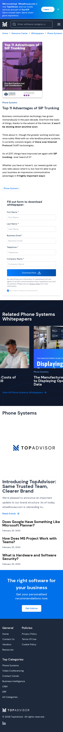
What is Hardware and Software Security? (29, 557)
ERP (4, 691)
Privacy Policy (35, 284)
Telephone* (12, 247)
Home (5, 633)
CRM (4, 686)
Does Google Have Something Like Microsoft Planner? (31, 523)
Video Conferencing (13, 670)
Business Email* (14, 235)
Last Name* (13, 223)
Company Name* (15, 259)
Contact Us (8, 639)
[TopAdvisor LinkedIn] (4, 723)
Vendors (6, 644)
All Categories (10, 697)
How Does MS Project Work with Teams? (29, 540)
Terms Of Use (29, 639)
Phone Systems (9, 102)
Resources (7, 649)
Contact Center (10, 676)
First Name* (13, 212)
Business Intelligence (13, 681)
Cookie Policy (29, 644)
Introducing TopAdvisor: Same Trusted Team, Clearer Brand (29, 486)
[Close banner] (58, 9)
